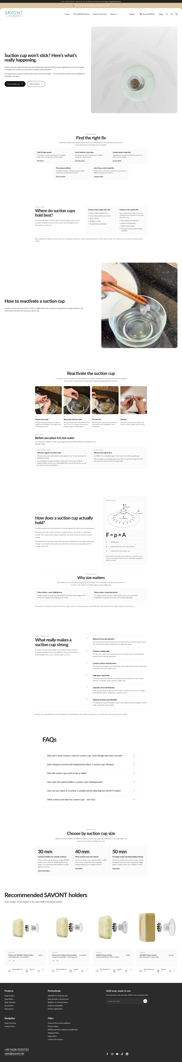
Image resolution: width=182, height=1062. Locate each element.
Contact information (55, 1039)
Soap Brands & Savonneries (58, 999)
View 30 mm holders (44, 871)
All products (9, 1009)
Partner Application (55, 1009)
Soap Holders (10, 996)
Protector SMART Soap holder (20, 955)
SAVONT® (11, 952)
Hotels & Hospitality (55, 1005)
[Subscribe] (145, 1001)
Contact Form (10, 1026)
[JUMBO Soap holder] (156, 928)
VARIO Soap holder (104, 955)
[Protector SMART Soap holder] (25, 928)
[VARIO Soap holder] (113, 928)
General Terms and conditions (59, 1023)
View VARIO (78, 868)
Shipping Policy (53, 1033)
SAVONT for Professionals (58, 996)
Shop (161, 14)
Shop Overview (10, 1023)
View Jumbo (116, 868)
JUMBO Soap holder (148, 955)
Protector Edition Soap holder (64, 955)
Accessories (9, 1005)
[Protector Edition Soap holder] (69, 928)
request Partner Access (115, 1)
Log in (106, 1)
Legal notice (52, 1036)
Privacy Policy (53, 1026)
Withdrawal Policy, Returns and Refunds (63, 1030)
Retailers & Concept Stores (58, 1002)
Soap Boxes (9, 999)
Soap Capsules (10, 1002)
